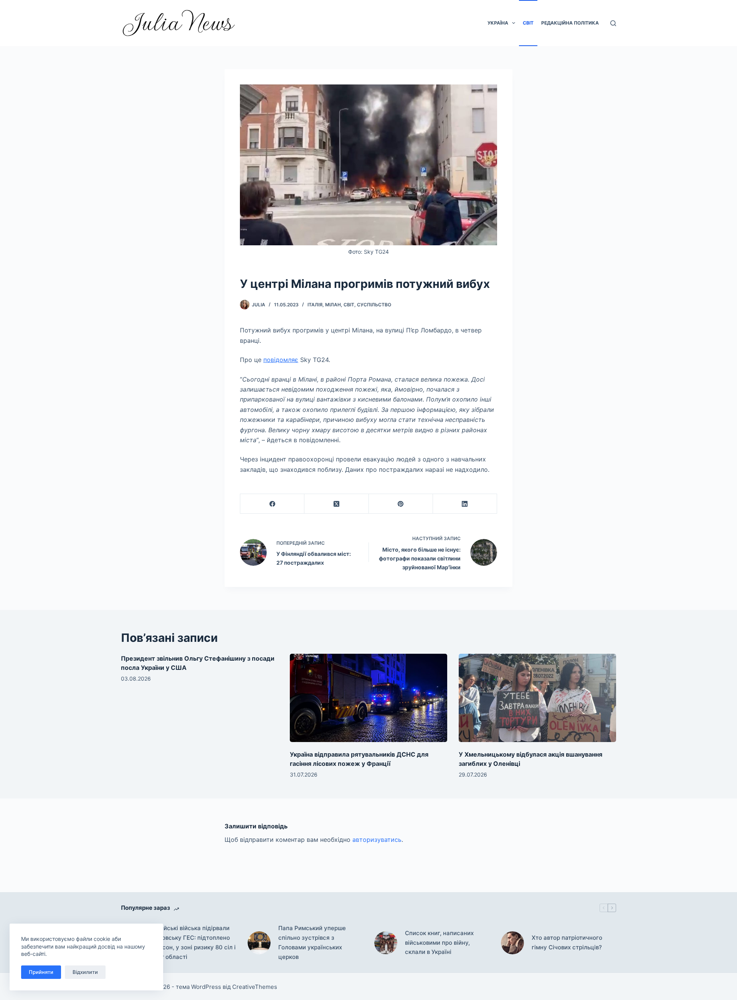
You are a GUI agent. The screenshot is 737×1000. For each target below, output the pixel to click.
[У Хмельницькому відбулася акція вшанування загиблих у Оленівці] (537, 698)
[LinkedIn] (465, 504)
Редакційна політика (570, 23)
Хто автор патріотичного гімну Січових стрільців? (567, 942)
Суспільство (374, 304)
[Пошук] (613, 23)
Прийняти (41, 972)
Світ (528, 23)
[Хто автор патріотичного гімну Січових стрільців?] (512, 942)
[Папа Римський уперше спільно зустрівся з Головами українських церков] (259, 942)
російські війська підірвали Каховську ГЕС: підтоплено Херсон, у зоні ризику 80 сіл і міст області (194, 942)
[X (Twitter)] (336, 504)
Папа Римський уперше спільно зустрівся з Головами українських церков (312, 942)
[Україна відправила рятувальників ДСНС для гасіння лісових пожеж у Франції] (368, 698)
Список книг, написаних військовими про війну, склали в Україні (439, 942)
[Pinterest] (401, 504)
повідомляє (280, 360)
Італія (314, 304)
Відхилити (85, 972)
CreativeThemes (254, 986)
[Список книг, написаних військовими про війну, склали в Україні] (385, 942)
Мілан (333, 304)
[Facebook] (272, 504)
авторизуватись (377, 839)
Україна (497, 23)
